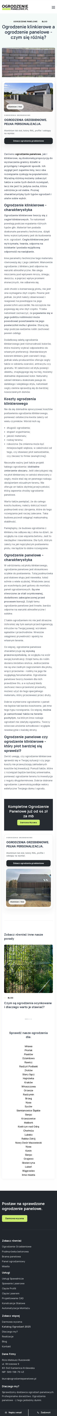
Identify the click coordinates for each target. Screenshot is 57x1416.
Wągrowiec (28, 1170)
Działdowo (29, 1058)
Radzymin (28, 1094)
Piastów (28, 1054)
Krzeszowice (28, 1118)
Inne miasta (28, 1174)
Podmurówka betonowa (15, 1251)
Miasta (6, 1266)
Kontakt (6, 1346)
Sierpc (28, 1114)
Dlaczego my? (10, 1331)
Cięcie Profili (9, 1288)
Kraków (28, 1082)
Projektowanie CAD (13, 1298)
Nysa (28, 1102)
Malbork (28, 1122)
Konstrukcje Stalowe (13, 1303)
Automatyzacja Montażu (16, 1308)
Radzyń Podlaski (28, 1066)
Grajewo (28, 1158)
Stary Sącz (28, 1074)
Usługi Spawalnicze (13, 1278)
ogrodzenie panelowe (28, 154)
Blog (44, 21)
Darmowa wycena (14, 1218)
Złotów (29, 1070)
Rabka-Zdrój (28, 1138)
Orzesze (28, 1090)
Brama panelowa (11, 1256)
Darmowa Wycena (28, 822)
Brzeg (28, 1098)
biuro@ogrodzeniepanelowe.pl (19, 1378)
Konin (28, 1150)
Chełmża (28, 1130)
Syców (28, 1106)
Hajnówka (28, 1078)
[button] (27, 1019)
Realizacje (8, 1336)
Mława (28, 1046)
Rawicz (28, 1062)
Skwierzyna (28, 1162)
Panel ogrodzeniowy (13, 1261)
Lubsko (28, 1134)
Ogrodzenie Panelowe (25, 21)
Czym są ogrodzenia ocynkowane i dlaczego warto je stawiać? (28, 1005)
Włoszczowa (28, 1086)
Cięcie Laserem (10, 1293)
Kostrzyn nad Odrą (28, 1126)
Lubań (28, 1166)
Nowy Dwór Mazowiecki (28, 1142)
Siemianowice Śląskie (28, 1110)
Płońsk (28, 1050)
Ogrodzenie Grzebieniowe (16, 1246)
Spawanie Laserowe (13, 1283)
